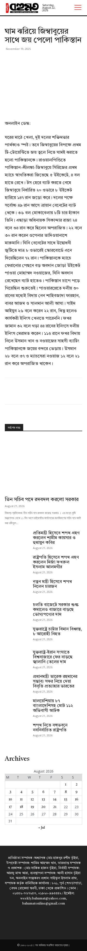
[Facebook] (9, 60)
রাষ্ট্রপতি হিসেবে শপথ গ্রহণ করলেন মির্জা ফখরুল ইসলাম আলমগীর (56, 562)
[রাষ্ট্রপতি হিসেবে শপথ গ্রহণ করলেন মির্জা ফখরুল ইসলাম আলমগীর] (17, 563)
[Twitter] (21, 60)
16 (76, 799)
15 (65, 799)
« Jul (41, 827)
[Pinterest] (32, 60)
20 (43, 807)
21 (54, 807)
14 (54, 799)
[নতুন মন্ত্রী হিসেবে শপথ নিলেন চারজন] (17, 587)
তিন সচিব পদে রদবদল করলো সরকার (42, 499)
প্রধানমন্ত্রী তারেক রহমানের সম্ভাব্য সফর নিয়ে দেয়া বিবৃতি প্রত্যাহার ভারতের (55, 681)
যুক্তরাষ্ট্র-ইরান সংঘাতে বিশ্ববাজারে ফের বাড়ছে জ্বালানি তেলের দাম (52, 657)
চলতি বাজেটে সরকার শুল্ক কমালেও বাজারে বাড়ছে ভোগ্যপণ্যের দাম (56, 610)
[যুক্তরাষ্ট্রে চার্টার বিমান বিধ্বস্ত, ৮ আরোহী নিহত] (17, 635)
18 (21, 807)
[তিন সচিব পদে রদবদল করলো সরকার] (43, 465)
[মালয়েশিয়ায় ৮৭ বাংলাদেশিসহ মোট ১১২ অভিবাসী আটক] (17, 707)
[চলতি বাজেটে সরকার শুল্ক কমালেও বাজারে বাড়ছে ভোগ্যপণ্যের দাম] (17, 610)
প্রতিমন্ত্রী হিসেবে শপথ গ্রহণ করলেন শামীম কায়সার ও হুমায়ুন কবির (56, 538)
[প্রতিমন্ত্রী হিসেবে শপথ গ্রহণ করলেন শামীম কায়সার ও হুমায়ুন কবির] (17, 539)
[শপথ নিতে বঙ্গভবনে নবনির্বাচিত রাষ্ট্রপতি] (17, 731)
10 (10, 799)
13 (43, 799)
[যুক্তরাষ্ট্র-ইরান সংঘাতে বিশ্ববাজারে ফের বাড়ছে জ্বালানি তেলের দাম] (17, 658)
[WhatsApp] (43, 60)
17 (10, 807)
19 (32, 807)
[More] (54, 60)
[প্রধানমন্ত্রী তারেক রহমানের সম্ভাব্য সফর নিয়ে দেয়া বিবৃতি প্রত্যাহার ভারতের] (17, 682)
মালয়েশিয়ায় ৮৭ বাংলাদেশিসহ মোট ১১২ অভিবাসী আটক (53, 706)
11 (21, 799)
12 (32, 799)
